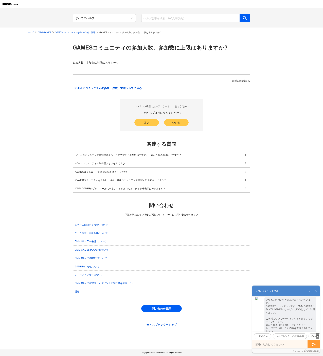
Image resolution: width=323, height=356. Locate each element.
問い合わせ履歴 (161, 308)
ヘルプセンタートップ (163, 324)
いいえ (176, 122)
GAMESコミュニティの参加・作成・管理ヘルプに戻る (108, 88)
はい (146, 122)
